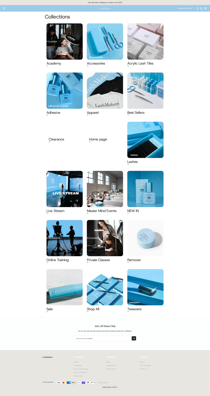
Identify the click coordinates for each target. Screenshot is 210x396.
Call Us (141, 362)
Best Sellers (135, 113)
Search (76, 362)
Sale (49, 309)
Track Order (78, 365)
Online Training (57, 260)
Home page (98, 139)
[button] (4, 8)
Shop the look (111, 365)
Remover (134, 260)
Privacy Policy (78, 376)
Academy (53, 63)
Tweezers (134, 309)
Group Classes (111, 369)
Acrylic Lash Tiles (140, 63)
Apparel (93, 113)
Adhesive (53, 113)
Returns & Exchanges (81, 369)
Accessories (96, 63)
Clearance (56, 139)
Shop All (93, 309)
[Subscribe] (134, 338)
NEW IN (133, 211)
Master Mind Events (101, 211)
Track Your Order (145, 365)
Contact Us (143, 369)
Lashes (132, 162)
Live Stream (55, 211)
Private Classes (98, 260)
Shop (108, 362)
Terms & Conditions (80, 372)
